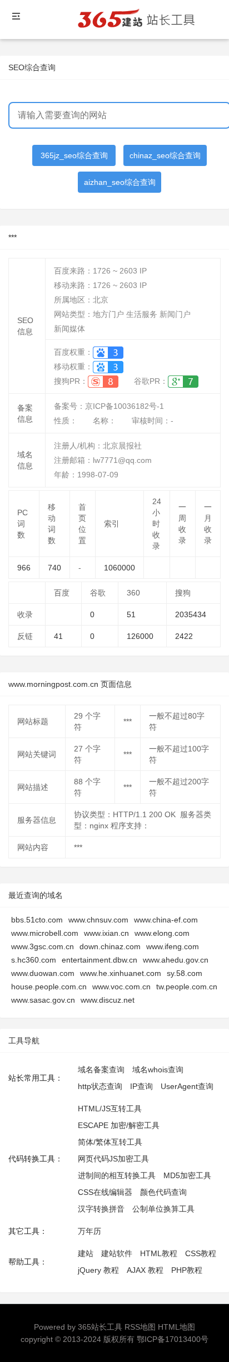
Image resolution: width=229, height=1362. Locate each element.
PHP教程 (186, 1270)
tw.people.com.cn (186, 986)
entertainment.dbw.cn (99, 959)
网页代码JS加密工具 (113, 1158)
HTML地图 (176, 1326)
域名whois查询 (157, 1069)
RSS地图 (140, 1326)
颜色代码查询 (163, 1192)
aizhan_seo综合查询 (120, 182)
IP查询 (141, 1086)
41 (58, 636)
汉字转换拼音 (101, 1208)
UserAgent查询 (187, 1086)
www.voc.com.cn (121, 986)
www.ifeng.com (172, 946)
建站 (85, 1253)
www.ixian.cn (106, 933)
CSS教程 (200, 1253)
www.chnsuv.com (98, 919)
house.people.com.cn (49, 986)
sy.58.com (184, 973)
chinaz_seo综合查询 (165, 155)
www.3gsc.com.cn (42, 946)
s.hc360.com (33, 959)
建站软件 (116, 1253)
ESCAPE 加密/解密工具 (119, 1125)
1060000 (119, 567)
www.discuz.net (108, 999)
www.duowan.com (42, 973)
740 (54, 567)
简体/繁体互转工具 (110, 1142)
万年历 (89, 1231)
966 (24, 567)
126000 (140, 636)
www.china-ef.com (166, 919)
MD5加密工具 (187, 1175)
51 (131, 614)
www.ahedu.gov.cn (175, 959)
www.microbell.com (44, 933)
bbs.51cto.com (37, 919)
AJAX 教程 (145, 1270)
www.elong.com (162, 933)
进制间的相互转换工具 (117, 1175)
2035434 (190, 614)
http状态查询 (100, 1086)
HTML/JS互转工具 (110, 1108)
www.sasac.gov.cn (43, 999)
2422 (184, 636)
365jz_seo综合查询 (74, 155)
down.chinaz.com (110, 946)
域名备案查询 (101, 1069)
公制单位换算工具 (163, 1208)
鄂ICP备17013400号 (172, 1339)
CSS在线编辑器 (105, 1192)
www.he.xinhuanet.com (120, 973)
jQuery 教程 (98, 1270)
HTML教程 (158, 1253)
